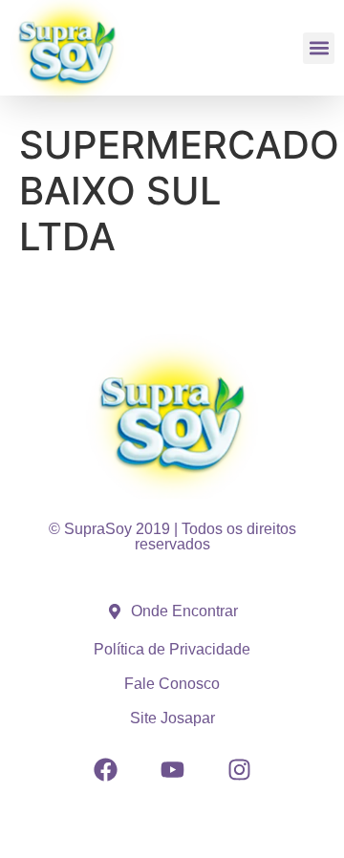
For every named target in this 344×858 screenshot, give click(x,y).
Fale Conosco (172, 684)
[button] (318, 48)
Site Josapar (172, 718)
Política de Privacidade (172, 649)
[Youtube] (172, 769)
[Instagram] (239, 769)
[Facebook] (105, 769)
